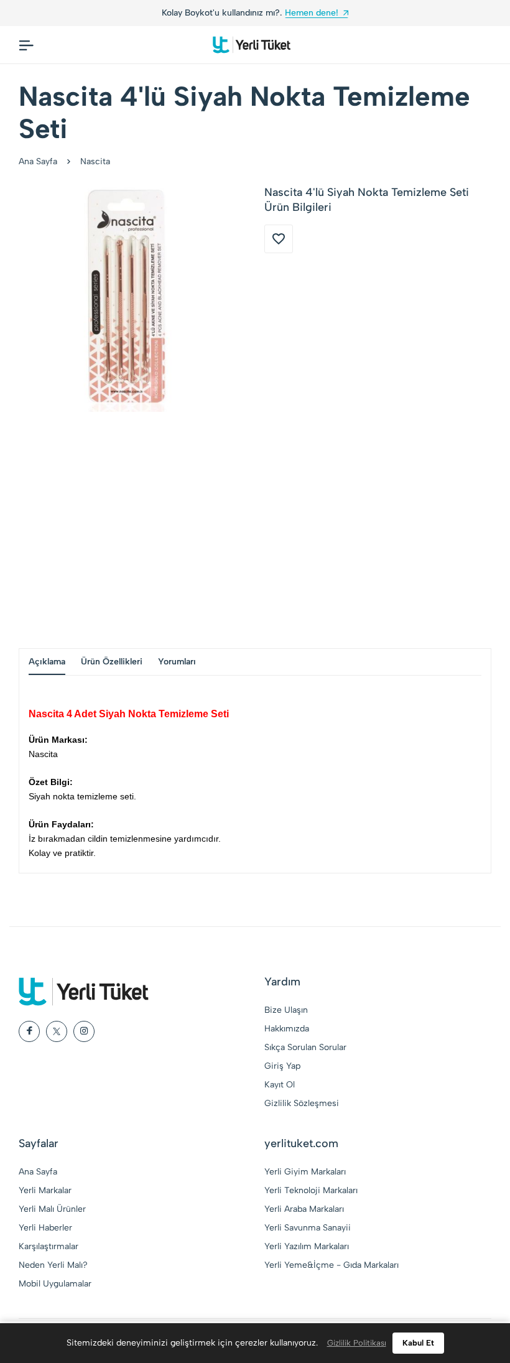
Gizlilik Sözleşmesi (301, 1103)
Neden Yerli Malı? (53, 1265)
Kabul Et (418, 1342)
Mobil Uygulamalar (55, 1283)
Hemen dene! (75, 12)
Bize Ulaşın (286, 1010)
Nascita (95, 161)
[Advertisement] (255, 530)
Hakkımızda (286, 1028)
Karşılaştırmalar (48, 1246)
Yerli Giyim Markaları (305, 1171)
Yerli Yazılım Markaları (306, 1246)
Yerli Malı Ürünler (52, 1209)
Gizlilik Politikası (356, 1342)
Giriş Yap (282, 1066)
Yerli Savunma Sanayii (307, 1227)
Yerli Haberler (45, 1227)
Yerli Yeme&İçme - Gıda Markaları (331, 1265)
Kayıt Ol (279, 1084)
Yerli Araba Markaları (304, 1209)
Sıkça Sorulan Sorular (305, 1047)
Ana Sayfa (38, 161)
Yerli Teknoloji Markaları (311, 1190)
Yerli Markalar (45, 1190)
